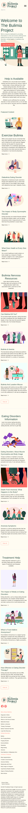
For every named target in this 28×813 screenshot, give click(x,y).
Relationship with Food (6, 764)
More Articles (4, 773)
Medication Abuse (5, 721)
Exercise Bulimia (12, 135)
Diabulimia (3, 745)
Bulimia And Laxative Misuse (12, 384)
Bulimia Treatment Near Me (7, 728)
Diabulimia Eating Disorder (12, 177)
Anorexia (3, 749)
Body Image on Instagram (7, 766)
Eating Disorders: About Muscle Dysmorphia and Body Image (13, 453)
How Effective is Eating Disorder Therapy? (13, 669)
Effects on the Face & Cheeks (8, 719)
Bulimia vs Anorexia (5, 724)
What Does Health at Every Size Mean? (14, 249)
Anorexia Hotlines (5, 761)
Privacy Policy (5, 782)
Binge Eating (4, 747)
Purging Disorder (5, 740)
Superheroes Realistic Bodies (7, 768)
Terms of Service (5, 784)
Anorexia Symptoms (8, 526)
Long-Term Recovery (6, 731)
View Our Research (8, 44)
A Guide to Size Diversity (7, 759)
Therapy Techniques (5, 726)
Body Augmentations (6, 757)
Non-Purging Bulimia (5, 738)
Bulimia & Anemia (8, 349)
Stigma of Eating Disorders (7, 771)
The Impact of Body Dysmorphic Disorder (14, 213)
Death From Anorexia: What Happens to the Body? (11, 491)
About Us (3, 9)
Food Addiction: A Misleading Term (9, 752)
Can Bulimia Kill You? (9, 314)
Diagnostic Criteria (5, 714)
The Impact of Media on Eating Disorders (12, 593)
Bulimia (2, 736)
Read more (5, 154)
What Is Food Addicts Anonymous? (9, 631)
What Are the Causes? (6, 717)
